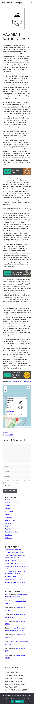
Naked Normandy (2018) (13, 549)
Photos (7, 526)
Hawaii (7, 435)
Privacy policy (19, 701)
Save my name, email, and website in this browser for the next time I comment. (17, 483)
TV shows (8, 535)
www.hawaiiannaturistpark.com (20, 381)
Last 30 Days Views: (12, 681)
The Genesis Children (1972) (14, 552)
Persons (8, 523)
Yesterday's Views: (12, 675)
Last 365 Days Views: (12, 684)
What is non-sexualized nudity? (16, 582)
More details (10, 411)
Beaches (8, 499)
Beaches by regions (12, 502)
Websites (8, 538)
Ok (12, 701)
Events (7, 505)
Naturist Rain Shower (12, 563)
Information (9, 511)
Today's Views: (10, 672)
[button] (26, 2)
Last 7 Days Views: (12, 678)
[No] (32, 698)
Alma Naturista (10, 576)
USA (11, 435)
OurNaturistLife (10, 560)
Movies (7, 514)
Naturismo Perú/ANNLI (13, 579)
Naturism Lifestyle (12, 2)
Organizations (10, 520)
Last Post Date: (10, 690)
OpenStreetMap (20, 427)
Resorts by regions (11, 532)
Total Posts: (9, 687)
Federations (9, 508)
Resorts (7, 432)
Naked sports (9, 517)
